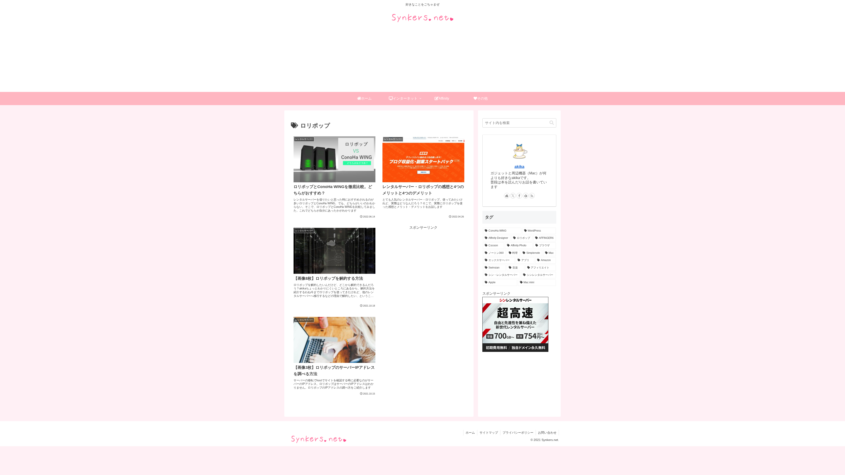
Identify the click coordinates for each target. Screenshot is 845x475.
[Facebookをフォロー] (519, 196)
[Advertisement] (422, 59)
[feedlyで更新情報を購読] (526, 196)
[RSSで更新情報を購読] (532, 196)
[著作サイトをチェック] (507, 196)
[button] (552, 122)
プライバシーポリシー (518, 432)
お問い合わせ (547, 432)
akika (519, 166)
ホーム (470, 432)
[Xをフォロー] (513, 196)
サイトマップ (488, 432)
